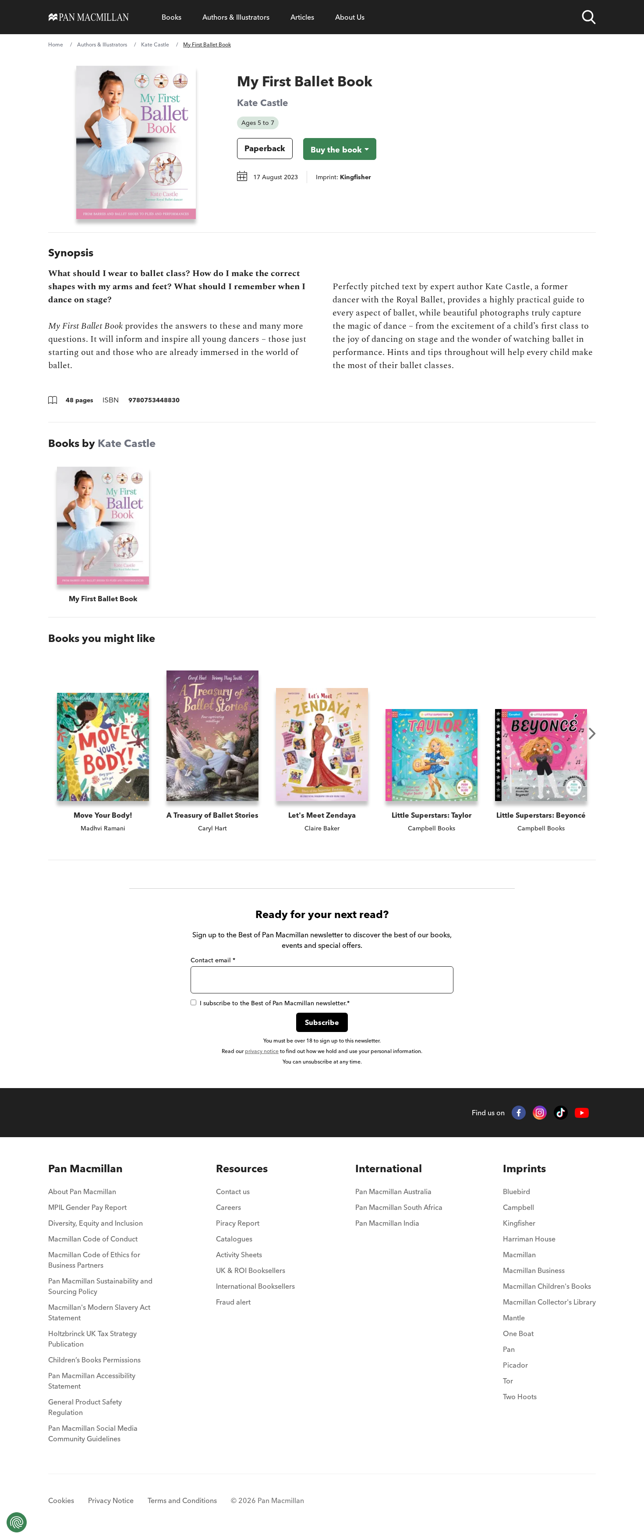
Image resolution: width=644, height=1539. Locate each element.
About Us (349, 17)
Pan (509, 1349)
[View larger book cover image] (136, 142)
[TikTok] (561, 1113)
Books (171, 17)
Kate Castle (155, 44)
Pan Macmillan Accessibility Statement (91, 1380)
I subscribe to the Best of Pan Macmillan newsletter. (275, 1003)
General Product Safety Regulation (85, 1407)
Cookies (61, 1500)
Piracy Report (237, 1223)
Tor (508, 1380)
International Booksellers (255, 1286)
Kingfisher (519, 1223)
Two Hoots (520, 1396)
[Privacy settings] (17, 1522)
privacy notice (262, 1051)
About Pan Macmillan (82, 1191)
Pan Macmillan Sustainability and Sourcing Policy (100, 1286)
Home (55, 44)
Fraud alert (233, 1302)
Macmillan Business (534, 1270)
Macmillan (519, 1254)
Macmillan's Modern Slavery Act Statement (99, 1312)
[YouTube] (582, 1113)
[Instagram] (540, 1113)
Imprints (524, 1168)
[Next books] (592, 733)
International (388, 1168)
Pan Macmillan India (387, 1223)
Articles (302, 17)
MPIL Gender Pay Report (87, 1207)
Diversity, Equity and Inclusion (95, 1223)
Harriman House (529, 1238)
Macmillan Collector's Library (549, 1302)
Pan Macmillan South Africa (398, 1207)
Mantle (514, 1317)
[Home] (88, 17)
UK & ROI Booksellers (250, 1270)
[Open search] (589, 17)
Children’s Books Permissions (94, 1359)
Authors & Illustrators (235, 17)
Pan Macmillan (85, 1168)
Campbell (518, 1207)
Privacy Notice (111, 1500)
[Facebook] (519, 1113)
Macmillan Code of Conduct (93, 1238)
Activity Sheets (239, 1254)
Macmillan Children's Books (547, 1286)
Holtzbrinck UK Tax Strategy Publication (92, 1338)
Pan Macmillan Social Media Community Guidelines (93, 1433)
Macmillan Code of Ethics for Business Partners (94, 1259)
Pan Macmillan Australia (393, 1191)
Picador (515, 1365)
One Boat (518, 1333)
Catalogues (234, 1238)
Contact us (233, 1191)
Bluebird (516, 1191)
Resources (242, 1168)
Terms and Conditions (182, 1500)
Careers (228, 1207)
